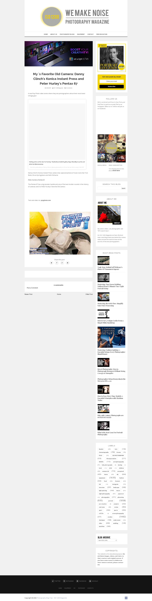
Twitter (57, 581)
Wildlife (101, 462)
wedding (115, 523)
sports (116, 510)
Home (59, 294)
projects (116, 504)
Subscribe (111, 86)
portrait (110, 501)
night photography (104, 494)
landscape (116, 487)
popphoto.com (46, 200)
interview (101, 487)
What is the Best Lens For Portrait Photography (110, 433)
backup (120, 465)
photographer (106, 497)
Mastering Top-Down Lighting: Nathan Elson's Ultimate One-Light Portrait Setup (111, 286)
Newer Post (28, 294)
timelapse (102, 520)
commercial (105, 471)
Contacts (90, 588)
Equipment (67, 588)
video (100, 523)
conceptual (120, 471)
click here (116, 170)
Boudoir (101, 449)
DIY (74, 588)
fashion (121, 478)
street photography (118, 513)
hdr (100, 484)
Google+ (94, 581)
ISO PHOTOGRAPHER (118, 455)
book (100, 468)
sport (100, 510)
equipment (102, 478)
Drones (119, 452)
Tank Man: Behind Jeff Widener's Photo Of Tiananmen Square (110, 268)
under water (117, 520)
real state (102, 507)
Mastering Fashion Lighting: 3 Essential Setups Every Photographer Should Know (111, 352)
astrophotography (118, 462)
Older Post (89, 294)
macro (118, 490)
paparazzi (121, 494)
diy (117, 474)
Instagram (70, 581)
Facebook (82, 581)
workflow (101, 526)
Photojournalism (111, 458)
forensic (117, 481)
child (110, 468)
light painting (103, 490)
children (121, 468)
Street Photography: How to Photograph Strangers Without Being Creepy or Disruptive (111, 371)
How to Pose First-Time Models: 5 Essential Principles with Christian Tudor (110, 398)
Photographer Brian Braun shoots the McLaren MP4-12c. (112, 380)
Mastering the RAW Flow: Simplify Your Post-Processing (110, 304)
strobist (110, 517)
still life (101, 513)
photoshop (121, 497)
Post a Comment (32, 288)
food (105, 481)
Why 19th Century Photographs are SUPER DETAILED (111, 416)
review (116, 507)
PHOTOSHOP (81, 588)
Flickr (100, 455)
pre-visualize (103, 504)
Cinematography (104, 452)
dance (106, 474)
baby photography (107, 465)
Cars (116, 449)
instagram (115, 484)
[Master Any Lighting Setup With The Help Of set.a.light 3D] (59, 54)
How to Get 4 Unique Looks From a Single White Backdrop (110, 322)
